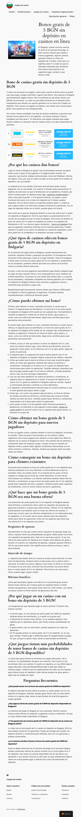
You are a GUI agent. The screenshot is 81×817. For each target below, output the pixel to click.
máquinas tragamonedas (57, 195)
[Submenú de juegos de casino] (49, 11)
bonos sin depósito (59, 224)
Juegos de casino (21, 5)
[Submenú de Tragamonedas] (73, 11)
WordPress (21, 809)
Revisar (30, 135)
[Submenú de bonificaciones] (31, 11)
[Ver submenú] (67, 16)
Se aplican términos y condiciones (45, 135)
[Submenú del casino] (15, 11)
